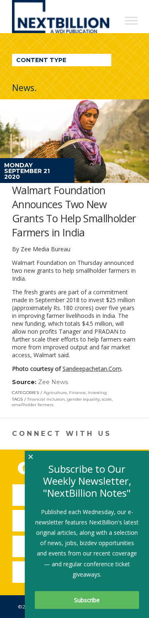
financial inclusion (46, 399)
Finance (77, 392)
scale (107, 399)
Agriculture (55, 392)
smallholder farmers (32, 404)
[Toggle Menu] (131, 20)
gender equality (83, 399)
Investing (97, 392)
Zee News (53, 382)
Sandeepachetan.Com (91, 369)
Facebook (29, 466)
